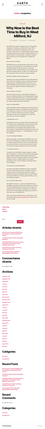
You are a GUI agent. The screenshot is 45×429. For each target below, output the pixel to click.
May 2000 (4, 346)
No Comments (32, 40)
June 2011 (4, 336)
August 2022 (5, 323)
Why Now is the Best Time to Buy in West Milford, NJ (22, 32)
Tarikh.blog (5, 207)
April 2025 (4, 292)
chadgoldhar (15, 40)
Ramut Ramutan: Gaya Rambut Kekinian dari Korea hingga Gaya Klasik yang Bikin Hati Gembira (12, 234)
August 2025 (5, 281)
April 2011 (4, 341)
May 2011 (4, 338)
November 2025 (6, 276)
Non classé (22, 23)
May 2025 (4, 289)
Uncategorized (5, 358)
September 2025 (6, 279)
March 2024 (5, 317)
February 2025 (5, 297)
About (4, 209)
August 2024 (5, 304)
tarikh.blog (8, 425)
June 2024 (4, 310)
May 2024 (4, 312)
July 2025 (4, 284)
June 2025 (4, 286)
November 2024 (6, 299)
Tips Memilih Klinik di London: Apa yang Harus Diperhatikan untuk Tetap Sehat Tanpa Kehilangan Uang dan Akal (12, 243)
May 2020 (4, 330)
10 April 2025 (23, 40)
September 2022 (6, 320)
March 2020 (5, 333)
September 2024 (6, 302)
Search (3, 219)
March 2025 (5, 294)
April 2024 (4, 315)
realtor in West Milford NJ (23, 197)
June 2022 (4, 328)
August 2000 (5, 343)
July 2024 (4, 307)
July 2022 (4, 325)
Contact (4, 211)
